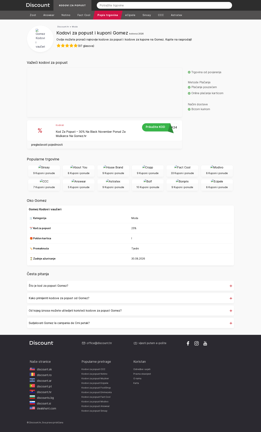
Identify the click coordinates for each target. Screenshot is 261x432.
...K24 (161, 127)
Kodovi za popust (72, 5)
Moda (75, 26)
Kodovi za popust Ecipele (94, 383)
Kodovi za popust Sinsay (94, 410)
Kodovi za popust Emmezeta (96, 392)
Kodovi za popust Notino (94, 373)
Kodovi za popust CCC (93, 369)
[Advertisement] (104, 92)
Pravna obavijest (142, 373)
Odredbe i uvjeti (141, 369)
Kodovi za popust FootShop (96, 387)
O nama (137, 378)
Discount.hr (63, 26)
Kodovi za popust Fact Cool (95, 397)
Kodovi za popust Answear (95, 406)
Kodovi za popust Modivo (94, 401)
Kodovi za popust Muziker (95, 378)
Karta (136, 383)
